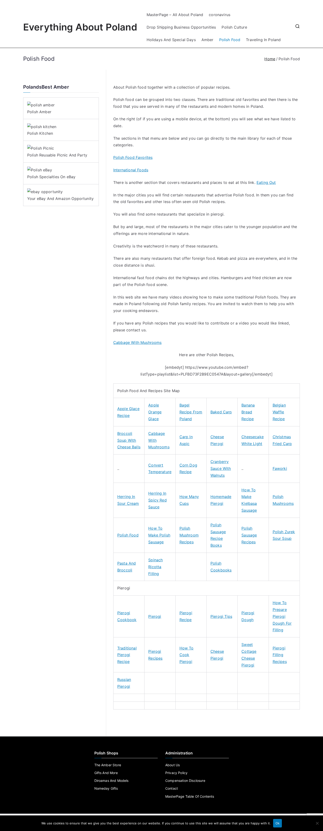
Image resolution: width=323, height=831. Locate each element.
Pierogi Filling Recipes (280, 655)
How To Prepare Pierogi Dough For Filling (282, 616)
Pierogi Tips (221, 616)
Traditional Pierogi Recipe (127, 655)
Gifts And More (106, 773)
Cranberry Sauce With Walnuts (220, 468)
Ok (277, 823)
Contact (171, 788)
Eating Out (266, 182)
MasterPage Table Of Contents (189, 796)
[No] (317, 823)
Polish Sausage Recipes (249, 535)
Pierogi (154, 616)
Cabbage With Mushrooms (137, 342)
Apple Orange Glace (155, 412)
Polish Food (229, 39)
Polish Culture (234, 27)
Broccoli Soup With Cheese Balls (128, 440)
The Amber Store (107, 765)
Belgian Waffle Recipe (279, 412)
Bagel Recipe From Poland (190, 412)
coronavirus (219, 14)
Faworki (280, 468)
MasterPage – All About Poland (175, 14)
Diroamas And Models (111, 781)
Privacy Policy (176, 773)
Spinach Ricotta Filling (155, 567)
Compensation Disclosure (185, 781)
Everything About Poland (80, 27)
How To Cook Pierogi (186, 655)
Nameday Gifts (106, 788)
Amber (207, 39)
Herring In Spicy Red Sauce (157, 500)
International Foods (130, 170)
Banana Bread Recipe (248, 412)
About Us (172, 765)
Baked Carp (221, 412)
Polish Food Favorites (133, 157)
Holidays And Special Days (171, 39)
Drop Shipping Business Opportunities (181, 27)
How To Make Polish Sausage (159, 535)
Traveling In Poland (263, 39)
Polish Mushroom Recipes (189, 535)
